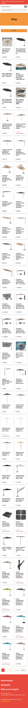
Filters (14, 30)
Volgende (23, 670)
